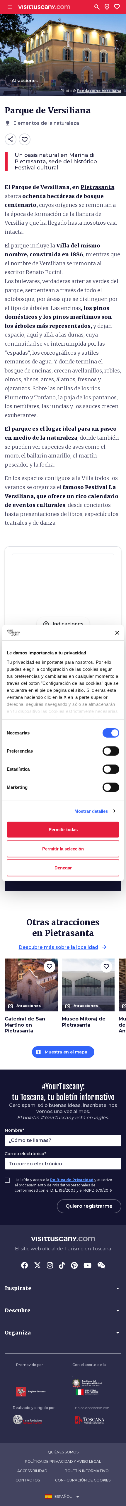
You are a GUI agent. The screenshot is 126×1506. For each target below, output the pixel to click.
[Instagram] (50, 1265)
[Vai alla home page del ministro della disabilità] (89, 1383)
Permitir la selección (63, 848)
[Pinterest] (74, 1265)
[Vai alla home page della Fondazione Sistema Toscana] (34, 1419)
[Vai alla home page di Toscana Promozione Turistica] (92, 1420)
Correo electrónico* (25, 1153)
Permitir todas (63, 829)
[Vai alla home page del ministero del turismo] (89, 1392)
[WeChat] (101, 1265)
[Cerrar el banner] (117, 633)
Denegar (63, 867)
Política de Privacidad (71, 1180)
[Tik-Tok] (62, 1265)
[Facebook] (24, 1265)
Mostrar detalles (91, 810)
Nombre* (14, 1130)
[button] (63, 1288)
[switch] (111, 751)
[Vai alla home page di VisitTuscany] (44, 7)
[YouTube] (87, 1265)
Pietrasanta (97, 187)
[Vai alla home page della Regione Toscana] (30, 1391)
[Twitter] (37, 1265)
